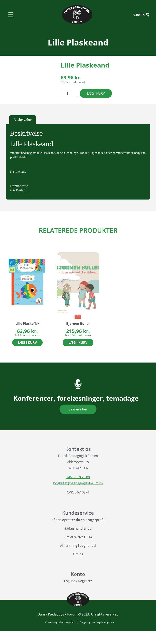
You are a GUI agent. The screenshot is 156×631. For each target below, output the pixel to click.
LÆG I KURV (96, 93)
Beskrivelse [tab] (22, 120)
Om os (78, 554)
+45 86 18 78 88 (78, 477)
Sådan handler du (78, 528)
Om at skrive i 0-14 (78, 537)
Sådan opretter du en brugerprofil (78, 520)
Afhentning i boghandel (78, 545)
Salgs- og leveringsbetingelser (97, 622)
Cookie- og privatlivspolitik (60, 622)
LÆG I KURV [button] (27, 342)
